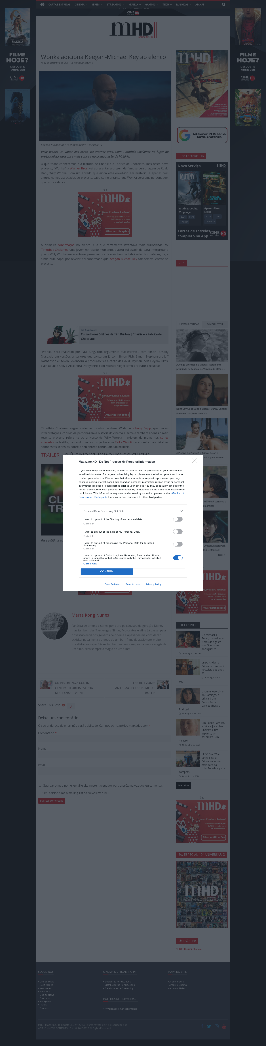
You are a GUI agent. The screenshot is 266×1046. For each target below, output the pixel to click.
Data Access (133, 584)
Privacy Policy (153, 584)
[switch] (178, 519)
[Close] (195, 462)
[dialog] (133, 523)
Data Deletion (112, 584)
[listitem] (133, 511)
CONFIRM (107, 571)
